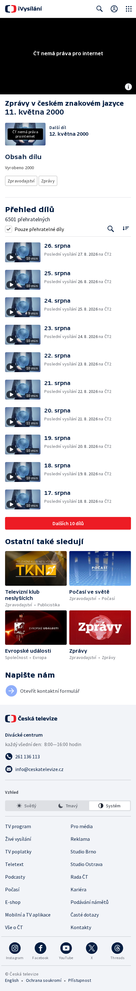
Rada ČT (79, 877)
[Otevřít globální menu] (128, 9)
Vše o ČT (14, 927)
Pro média (82, 826)
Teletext (14, 864)
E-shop (13, 902)
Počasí (12, 889)
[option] (26, 805)
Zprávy (48, 181)
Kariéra (78, 889)
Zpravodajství (21, 181)
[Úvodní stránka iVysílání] (23, 9)
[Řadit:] (126, 228)
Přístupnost (79, 980)
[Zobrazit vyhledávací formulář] (99, 9)
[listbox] (68, 805)
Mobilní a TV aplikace (28, 914)
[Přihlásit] (114, 9)
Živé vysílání (18, 839)
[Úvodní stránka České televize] (31, 718)
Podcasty (15, 877)
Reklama (80, 839)
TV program (18, 826)
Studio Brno (83, 851)
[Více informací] (128, 87)
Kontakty (81, 927)
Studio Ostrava (86, 864)
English (12, 980)
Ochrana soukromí (43, 980)
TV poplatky (18, 851)
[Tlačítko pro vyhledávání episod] (111, 229)
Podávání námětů (89, 902)
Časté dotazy (85, 914)
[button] (24, 252)
